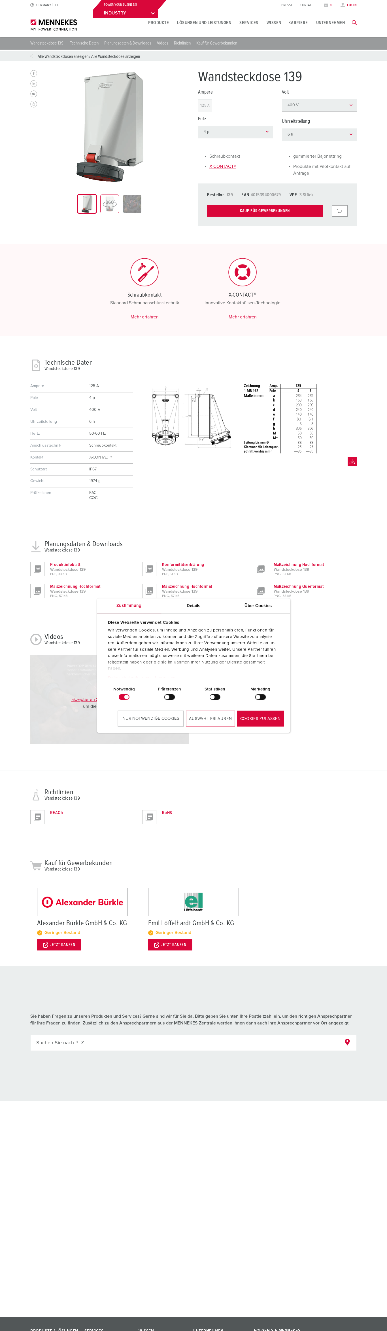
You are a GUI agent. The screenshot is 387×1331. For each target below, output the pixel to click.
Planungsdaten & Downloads (127, 43)
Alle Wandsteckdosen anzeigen (63, 56)
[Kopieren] (33, 104)
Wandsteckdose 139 (47, 43)
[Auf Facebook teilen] (33, 73)
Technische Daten (84, 43)
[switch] (169, 697)
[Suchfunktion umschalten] (354, 22)
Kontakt (307, 5)
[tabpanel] (109, 126)
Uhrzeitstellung (296, 121)
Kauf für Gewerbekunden (216, 43)
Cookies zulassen (260, 719)
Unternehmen (330, 22)
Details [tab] (194, 605)
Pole (202, 119)
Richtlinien (182, 43)
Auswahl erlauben (210, 719)
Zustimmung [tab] (128, 605)
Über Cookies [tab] (258, 605)
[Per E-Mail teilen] (33, 93)
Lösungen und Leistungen (204, 22)
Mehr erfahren (145, 317)
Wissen (274, 22)
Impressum (166, 678)
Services (248, 22)
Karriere (298, 22)
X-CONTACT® (222, 166)
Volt (285, 92)
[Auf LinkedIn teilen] (33, 83)
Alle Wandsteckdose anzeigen (115, 56)
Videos (162, 43)
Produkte (158, 22)
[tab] (87, 204)
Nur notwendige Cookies (150, 718)
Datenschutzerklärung (129, 678)
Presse (287, 5)
